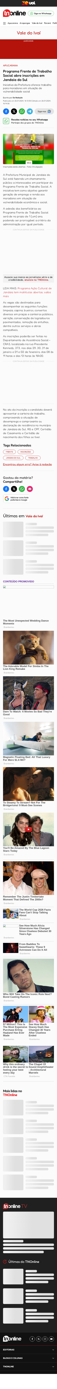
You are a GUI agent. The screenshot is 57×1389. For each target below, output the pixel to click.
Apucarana (13, 23)
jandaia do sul (13, 458)
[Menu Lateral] (4, 23)
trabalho (33, 458)
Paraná (47, 23)
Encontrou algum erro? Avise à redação (27, 464)
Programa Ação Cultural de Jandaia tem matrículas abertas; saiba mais (27, 292)
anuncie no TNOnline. (36, 279)
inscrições (26, 452)
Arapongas (25, 23)
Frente (9, 452)
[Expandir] (53, 1366)
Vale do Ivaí (37, 23)
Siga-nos (42, 111)
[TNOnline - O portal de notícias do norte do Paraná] (14, 13)
